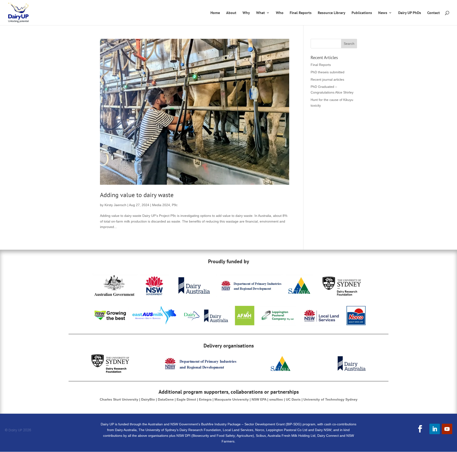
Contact (433, 13)
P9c (175, 205)
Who (279, 13)
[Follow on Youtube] (447, 429)
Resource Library (331, 13)
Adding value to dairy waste (137, 195)
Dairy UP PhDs (409, 13)
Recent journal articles (327, 79)
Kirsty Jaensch (115, 205)
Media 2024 (161, 205)
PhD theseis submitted (327, 72)
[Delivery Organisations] (228, 371)
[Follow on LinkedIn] (434, 429)
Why (246, 13)
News (382, 13)
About (231, 13)
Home (215, 13)
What (260, 13)
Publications (362, 13)
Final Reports (301, 13)
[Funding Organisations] (228, 324)
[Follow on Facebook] (420, 429)
